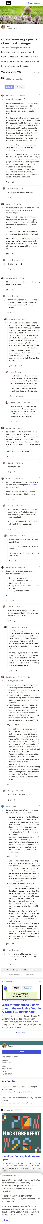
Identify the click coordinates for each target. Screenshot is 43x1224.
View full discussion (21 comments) (21, 970)
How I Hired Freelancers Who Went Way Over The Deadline (21, 1100)
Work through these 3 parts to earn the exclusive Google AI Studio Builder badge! (21, 1008)
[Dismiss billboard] (39, 1175)
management (16, 48)
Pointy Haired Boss (16, 539)
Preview (20, 87)
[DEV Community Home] (8, 3)
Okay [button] (6, 1220)
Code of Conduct (15, 975)
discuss (5, 48)
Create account (34, 3)
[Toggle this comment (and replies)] (2, 99)
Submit (9, 87)
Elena (9, 26)
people (27, 48)
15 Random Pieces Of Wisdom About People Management (19, 1089)
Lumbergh (13, 546)
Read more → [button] (21, 1033)
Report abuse (29, 975)
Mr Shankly (13, 553)
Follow (21, 1052)
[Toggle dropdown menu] (39, 94)
